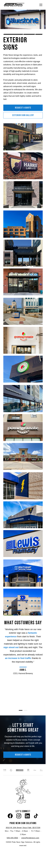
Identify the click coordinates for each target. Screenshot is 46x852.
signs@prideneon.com (30, 838)
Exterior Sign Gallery (23, 115)
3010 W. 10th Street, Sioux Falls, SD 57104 (23, 828)
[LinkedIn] (27, 815)
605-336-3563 (12, 838)
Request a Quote (23, 107)
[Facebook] (10, 815)
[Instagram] (18, 815)
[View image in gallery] (23, 137)
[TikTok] (35, 815)
